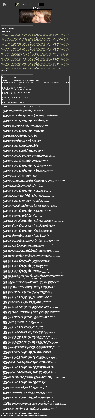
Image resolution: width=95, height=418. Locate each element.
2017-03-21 (60, 45)
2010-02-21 (19, 55)
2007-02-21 (27, 59)
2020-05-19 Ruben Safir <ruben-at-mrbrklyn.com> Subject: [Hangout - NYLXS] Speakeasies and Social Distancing (26, 369)
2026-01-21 (45, 34)
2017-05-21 (48, 45)
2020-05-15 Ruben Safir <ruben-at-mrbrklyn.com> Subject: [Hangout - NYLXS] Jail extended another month (25, 305)
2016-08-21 (33, 47)
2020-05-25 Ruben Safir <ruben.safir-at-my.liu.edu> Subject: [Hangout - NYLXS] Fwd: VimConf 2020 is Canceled (26, 393)
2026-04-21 (27, 34)
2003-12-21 (48, 63)
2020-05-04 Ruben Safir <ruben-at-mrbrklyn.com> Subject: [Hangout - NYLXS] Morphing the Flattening (24, 164)
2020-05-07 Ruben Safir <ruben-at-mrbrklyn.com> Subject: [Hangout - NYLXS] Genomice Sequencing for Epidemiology (27, 191)
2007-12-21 (36, 58)
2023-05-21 (31, 38)
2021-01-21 (60, 40)
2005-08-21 (66, 60)
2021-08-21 (19, 40)
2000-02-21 (48, 68)
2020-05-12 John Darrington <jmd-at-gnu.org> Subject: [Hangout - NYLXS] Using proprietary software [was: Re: (26, 242)
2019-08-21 (25, 43)
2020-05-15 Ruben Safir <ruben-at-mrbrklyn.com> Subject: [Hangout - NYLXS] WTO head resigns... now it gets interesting (28, 296)
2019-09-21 (19, 43)
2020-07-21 (27, 42)
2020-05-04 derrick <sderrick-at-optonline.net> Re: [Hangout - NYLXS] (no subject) (20, 169)
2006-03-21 (25, 60)
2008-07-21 (63, 57)
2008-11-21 (39, 57)
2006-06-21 (7, 60)
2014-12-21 (15, 49)
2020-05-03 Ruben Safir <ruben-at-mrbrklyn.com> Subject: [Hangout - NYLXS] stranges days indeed (24, 116)
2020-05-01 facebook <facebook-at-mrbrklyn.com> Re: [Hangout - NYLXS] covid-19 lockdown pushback (24, 110)
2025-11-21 (57, 34)
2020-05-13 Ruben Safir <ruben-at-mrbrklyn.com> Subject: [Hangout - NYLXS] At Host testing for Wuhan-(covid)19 (26, 254)
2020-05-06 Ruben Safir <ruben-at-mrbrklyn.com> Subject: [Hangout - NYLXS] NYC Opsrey (22, 189)
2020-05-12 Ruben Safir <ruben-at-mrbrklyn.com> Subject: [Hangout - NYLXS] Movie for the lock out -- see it (25, 245)
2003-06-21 (15, 64)
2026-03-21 (33, 34)
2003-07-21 (9, 64)
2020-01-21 (63, 42)
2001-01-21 (51, 67)
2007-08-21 (60, 58)
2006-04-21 (19, 60)
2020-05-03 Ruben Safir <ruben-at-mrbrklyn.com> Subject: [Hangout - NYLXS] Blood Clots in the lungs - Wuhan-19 (26, 120)
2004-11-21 (51, 62)
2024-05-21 (27, 37)
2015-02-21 (4, 49)
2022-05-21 (33, 39)
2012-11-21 (27, 52)
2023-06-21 (25, 38)
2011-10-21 (36, 53)
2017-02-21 (66, 45)
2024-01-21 (51, 37)
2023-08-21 (13, 38)
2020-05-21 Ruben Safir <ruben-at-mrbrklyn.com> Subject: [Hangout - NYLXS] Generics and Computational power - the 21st (28, 378)
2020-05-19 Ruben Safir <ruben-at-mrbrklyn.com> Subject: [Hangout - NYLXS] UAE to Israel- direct (23, 368)
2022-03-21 (45, 39)
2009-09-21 (48, 55)
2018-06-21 (39, 44)
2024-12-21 (54, 35)
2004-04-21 (25, 63)
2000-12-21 (57, 67)
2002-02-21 (42, 65)
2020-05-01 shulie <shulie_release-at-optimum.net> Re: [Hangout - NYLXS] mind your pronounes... (23, 112)
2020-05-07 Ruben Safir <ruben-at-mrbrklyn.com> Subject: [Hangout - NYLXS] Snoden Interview (23, 212)
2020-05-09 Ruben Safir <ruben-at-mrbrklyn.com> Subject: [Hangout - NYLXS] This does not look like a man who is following (28, 226)
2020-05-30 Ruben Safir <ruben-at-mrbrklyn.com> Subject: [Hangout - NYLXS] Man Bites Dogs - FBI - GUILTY (25, 410)
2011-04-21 (3, 54)
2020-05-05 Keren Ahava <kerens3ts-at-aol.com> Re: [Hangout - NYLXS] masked (20, 176)
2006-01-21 (36, 60)
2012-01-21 (19, 53)
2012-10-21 (33, 52)
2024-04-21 (33, 37)
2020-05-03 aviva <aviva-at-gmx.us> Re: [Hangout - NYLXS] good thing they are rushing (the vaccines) (24, 121)
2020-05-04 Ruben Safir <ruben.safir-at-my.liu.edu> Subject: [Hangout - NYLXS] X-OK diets (22, 151)
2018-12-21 (4, 44)
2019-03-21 (54, 43)
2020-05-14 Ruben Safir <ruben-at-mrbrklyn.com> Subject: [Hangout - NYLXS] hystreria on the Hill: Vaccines (25, 267)
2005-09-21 (60, 60)
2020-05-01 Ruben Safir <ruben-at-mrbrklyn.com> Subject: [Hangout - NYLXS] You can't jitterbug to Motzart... (25, 107)
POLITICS (24, 4)
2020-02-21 (57, 42)
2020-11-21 (3, 42)
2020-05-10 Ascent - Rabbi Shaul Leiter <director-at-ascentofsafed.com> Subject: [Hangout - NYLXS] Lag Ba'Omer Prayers (28, 232)
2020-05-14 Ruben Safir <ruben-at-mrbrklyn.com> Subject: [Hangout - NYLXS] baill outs (21, 270)
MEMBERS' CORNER (36, 4)
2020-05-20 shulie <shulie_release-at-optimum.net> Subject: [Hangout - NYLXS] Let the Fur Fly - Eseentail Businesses (27, 376)
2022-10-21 (4, 39)
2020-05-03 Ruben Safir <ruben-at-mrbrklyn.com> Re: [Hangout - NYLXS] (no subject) (21, 137)
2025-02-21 (42, 35)
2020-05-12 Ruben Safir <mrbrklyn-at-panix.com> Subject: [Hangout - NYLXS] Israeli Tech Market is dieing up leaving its (27, 241)
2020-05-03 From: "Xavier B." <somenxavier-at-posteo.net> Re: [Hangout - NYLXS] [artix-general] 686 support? (26, 125)
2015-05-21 (54, 48)
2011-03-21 (9, 54)
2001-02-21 (45, 67)
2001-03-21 (39, 67)
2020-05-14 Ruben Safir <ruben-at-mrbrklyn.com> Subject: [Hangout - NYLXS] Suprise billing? (22, 266)
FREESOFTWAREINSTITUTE (18, 4)
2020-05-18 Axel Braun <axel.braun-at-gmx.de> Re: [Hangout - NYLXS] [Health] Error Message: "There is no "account (27, 351)
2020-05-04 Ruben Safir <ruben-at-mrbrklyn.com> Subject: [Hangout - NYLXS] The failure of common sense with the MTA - (28, 165)
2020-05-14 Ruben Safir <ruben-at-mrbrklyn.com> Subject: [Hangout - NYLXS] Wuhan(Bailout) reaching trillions (26, 265)
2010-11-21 (33, 54)
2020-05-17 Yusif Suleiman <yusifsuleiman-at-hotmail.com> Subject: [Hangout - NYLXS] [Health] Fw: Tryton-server (26, 328)
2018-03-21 (57, 44)
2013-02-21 (9, 52)
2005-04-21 (21, 62)
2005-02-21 (33, 62)
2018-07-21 (33, 44)
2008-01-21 (31, 58)
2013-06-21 (54, 50)
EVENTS (12, 4)
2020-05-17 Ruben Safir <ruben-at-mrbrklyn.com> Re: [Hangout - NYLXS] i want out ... (21, 327)
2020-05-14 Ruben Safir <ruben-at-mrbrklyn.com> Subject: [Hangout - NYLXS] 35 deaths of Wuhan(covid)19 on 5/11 (27, 260)
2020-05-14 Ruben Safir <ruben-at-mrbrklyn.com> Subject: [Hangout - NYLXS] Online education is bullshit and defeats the (28, 262)
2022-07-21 (21, 39)
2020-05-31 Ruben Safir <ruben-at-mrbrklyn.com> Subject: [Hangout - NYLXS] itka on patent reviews (24, 413)
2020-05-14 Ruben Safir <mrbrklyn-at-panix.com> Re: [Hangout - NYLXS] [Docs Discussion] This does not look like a (27, 261)
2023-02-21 (48, 38)
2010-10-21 (39, 54)
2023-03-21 (42, 38)
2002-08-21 (7, 65)
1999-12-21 (60, 68)
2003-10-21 (60, 63)
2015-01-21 (9, 49)
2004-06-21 (13, 63)
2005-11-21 (48, 60)
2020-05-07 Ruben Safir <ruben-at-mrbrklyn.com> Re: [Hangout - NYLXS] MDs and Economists (23, 200)
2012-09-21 (39, 52)
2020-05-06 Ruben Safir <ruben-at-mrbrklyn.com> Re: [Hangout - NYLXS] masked (20, 185)
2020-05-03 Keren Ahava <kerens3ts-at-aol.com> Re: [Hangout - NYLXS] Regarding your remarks (23, 126)
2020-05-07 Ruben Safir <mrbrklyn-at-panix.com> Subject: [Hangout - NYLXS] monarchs (21, 214)
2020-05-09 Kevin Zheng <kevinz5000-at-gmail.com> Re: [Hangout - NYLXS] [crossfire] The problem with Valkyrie (26, 222)
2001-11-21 (60, 65)
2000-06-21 (25, 68)
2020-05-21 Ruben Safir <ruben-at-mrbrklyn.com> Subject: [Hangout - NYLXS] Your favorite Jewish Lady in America (27, 383)
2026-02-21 (39, 34)
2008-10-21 (45, 57)
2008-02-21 (25, 58)
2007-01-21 (33, 59)
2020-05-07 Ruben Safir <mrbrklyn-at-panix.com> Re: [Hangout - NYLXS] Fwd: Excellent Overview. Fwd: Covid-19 (26, 201)
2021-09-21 (13, 40)
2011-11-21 (30, 53)
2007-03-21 (21, 59)
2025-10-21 (63, 34)
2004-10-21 (57, 62)
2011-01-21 (21, 54)
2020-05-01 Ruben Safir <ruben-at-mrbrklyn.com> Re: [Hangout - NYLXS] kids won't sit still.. (22, 106)
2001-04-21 (33, 67)
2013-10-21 (30, 50)
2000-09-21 (7, 68)
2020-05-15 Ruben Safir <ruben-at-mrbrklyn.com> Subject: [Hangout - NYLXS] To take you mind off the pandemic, (26, 297)
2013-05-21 (60, 50)
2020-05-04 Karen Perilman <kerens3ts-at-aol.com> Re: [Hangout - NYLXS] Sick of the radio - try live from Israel (26, 160)
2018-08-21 (27, 44)
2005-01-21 (39, 62)
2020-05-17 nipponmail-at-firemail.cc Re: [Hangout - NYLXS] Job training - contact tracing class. (23, 322)
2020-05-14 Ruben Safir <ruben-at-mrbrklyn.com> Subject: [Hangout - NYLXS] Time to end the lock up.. (24, 264)
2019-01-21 (66, 43)
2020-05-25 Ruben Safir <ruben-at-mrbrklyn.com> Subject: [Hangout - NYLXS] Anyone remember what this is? (26, 396)
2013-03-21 (4, 52)
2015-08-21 (36, 48)
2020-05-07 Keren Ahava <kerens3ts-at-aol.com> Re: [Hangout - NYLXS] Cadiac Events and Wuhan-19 (24, 195)
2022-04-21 (39, 39)
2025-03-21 (36, 35)
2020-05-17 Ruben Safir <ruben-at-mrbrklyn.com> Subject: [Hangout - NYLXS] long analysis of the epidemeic (25, 317)
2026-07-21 (9, 34)
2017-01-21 (4, 47)
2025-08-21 (7, 35)
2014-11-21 (21, 49)
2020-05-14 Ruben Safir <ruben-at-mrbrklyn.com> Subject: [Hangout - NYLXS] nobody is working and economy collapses (28, 269)
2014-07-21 (45, 49)
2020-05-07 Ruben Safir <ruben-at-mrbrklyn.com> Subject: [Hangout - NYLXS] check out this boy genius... (25, 216)
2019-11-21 (7, 43)
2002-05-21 (25, 65)
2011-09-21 (42, 53)
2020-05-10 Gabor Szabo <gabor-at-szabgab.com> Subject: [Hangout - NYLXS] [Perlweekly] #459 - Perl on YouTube (26, 235)
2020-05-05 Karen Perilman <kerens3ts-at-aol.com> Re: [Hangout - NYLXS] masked (20, 175)
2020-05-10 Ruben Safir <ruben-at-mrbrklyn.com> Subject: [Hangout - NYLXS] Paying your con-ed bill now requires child (28, 230)
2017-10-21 (19, 45)
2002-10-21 (63, 64)
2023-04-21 (36, 38)
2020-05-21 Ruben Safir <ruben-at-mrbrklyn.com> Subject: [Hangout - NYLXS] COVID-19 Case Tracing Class (25, 381)
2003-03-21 (33, 64)
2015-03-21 (66, 48)
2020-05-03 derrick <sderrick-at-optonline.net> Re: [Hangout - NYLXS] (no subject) (20, 135)
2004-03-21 (31, 63)
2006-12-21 (39, 59)
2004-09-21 (63, 62)
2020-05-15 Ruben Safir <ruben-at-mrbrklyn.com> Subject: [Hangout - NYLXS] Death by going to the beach (25, 303)
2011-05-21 (65, 53)
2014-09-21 (33, 49)
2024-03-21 (39, 37)
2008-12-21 (33, 57)
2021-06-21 (30, 40)
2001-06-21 (21, 67)
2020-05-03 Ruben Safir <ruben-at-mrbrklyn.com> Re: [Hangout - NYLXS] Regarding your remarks (23, 134)
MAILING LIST (41, 4)
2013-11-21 (25, 50)
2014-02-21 (7, 50)
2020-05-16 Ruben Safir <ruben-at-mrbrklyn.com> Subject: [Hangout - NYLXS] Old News (21, 308)
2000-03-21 (42, 68)
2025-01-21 (48, 35)
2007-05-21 (9, 59)
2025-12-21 (51, 34)
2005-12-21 (42, 60)
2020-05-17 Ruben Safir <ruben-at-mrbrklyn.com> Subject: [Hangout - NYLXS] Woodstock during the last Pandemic (27, 330)
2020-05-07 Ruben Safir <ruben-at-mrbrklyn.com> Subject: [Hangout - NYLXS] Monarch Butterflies (23, 211)
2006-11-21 (45, 59)
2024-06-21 (21, 37)
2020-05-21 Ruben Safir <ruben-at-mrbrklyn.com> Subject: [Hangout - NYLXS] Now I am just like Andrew (24, 382)
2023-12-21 (57, 37)
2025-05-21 (25, 35)
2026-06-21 (15, 34)
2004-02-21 (36, 63)
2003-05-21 (21, 64)
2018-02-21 (63, 44)
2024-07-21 (15, 37)
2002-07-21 (13, 65)
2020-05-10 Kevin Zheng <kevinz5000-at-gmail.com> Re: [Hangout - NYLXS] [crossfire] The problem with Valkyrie (26, 234)
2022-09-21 (9, 39)
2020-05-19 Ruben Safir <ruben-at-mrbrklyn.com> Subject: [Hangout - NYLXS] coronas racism (22, 363)
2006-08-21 (63, 59)
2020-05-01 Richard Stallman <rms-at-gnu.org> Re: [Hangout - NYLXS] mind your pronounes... (22, 111)
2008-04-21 (13, 58)
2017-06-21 (42, 45)
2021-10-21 (7, 40)
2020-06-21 (33, 42)
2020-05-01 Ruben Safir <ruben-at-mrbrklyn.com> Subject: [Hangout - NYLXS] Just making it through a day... (25, 109)
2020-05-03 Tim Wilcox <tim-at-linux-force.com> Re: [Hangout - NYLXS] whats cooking (21, 146)
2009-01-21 (27, 57)
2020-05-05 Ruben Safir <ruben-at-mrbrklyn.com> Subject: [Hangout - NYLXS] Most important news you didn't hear (26, 171)
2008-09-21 (51, 57)
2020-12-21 (66, 40)
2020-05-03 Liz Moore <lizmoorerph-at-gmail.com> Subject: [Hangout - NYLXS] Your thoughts (22, 140)
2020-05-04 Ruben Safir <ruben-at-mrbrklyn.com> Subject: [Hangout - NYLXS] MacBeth (21, 145)
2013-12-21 (19, 50)
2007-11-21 (42, 58)
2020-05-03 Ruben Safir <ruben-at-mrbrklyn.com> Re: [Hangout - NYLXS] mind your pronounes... (23, 117)
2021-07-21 (25, 40)
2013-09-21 (36, 50)
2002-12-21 (51, 64)
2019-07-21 (30, 43)
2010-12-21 (27, 54)
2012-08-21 (45, 52)
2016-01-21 (7, 48)
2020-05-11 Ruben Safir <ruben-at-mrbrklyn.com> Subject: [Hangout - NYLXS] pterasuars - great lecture (24, 236)
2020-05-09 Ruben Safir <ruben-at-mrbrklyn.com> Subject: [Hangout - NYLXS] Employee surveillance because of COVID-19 (28, 227)
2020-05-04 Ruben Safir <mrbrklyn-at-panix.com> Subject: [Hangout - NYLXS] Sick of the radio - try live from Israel (26, 149)
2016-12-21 (9, 47)
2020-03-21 (51, 42)
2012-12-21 (21, 52)
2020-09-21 (15, 42)
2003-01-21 (45, 64)
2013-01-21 (15, 52)
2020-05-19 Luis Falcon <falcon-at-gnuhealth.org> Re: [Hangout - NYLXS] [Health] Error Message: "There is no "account (27, 361)
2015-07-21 (42, 48)
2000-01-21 (54, 68)
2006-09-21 (57, 59)
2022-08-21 (15, 39)
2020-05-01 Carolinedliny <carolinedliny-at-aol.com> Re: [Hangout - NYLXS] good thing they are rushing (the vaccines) (27, 114)
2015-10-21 (25, 48)
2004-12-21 (45, 62)
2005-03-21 (27, 62)
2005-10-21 (54, 60)
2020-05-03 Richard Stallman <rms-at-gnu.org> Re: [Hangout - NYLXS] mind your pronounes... (22, 144)
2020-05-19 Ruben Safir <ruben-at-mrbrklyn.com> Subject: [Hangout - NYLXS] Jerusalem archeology (24, 356)
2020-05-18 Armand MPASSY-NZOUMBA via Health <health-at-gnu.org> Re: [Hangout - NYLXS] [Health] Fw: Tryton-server (28, 347)
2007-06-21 (4, 59)
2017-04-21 (54, 45)
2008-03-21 (19, 58)
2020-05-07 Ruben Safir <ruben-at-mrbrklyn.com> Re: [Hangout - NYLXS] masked (20, 207)
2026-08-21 (4, 34)
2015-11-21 (19, 48)
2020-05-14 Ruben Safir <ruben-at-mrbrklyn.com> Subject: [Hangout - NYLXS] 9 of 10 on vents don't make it (25, 259)
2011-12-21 (25, 53)
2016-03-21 (63, 47)
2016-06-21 (45, 47)
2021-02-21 (54, 40)
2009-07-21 (60, 55)
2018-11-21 (9, 44)
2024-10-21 (66, 35)
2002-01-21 (48, 65)
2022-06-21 (27, 39)
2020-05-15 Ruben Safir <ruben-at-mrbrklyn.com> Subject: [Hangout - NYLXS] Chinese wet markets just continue (26, 306)
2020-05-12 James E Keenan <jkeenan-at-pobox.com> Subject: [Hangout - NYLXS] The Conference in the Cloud (26, 249)
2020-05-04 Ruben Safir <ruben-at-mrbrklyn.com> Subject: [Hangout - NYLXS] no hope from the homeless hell (26, 162)
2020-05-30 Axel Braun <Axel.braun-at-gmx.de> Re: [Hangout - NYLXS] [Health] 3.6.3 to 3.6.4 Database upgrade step (27, 409)
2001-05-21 (27, 67)
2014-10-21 (27, 49)
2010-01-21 (25, 55)
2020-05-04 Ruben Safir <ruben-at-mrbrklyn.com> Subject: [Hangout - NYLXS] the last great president (24, 166)
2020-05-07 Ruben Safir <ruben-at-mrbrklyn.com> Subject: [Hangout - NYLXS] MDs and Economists (24, 192)
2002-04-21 (31, 65)
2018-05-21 (45, 44)
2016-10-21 (21, 47)
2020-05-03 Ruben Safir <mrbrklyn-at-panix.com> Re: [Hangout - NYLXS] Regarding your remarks (23, 122)
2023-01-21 (54, 38)
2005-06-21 (9, 62)
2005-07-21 (4, 62)
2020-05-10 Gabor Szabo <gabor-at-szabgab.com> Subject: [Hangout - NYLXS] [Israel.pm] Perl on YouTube (25, 229)
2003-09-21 (66, 63)
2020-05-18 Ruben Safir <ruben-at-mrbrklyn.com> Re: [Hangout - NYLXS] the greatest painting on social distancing (26, 353)
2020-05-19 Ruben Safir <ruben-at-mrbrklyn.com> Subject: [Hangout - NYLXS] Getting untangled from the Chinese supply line (29, 367)
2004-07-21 (7, 63)
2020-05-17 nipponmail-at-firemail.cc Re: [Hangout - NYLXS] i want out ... (18, 321)
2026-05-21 (21, 34)
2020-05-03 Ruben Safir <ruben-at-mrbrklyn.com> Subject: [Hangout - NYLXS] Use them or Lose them (24, 131)
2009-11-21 (36, 55)
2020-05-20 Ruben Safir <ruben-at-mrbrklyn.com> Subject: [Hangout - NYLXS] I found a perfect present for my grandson (28, 371)
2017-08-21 (30, 45)
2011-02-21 (15, 54)
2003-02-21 (39, 64)
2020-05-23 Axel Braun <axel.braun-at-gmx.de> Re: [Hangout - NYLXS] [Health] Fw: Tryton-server (23, 387)
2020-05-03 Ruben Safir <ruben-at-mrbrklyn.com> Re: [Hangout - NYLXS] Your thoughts (21, 141)
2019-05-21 (42, 43)
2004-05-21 (19, 63)
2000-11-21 (63, 67)
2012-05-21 (63, 52)
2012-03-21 (7, 53)
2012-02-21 (13, 53)
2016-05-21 (51, 47)
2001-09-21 (4, 67)
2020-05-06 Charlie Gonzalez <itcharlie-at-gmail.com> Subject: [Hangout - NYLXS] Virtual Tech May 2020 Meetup (26, 187)
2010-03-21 (13, 55)
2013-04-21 (66, 50)
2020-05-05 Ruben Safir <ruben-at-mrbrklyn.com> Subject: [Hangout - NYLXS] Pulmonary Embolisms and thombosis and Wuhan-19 (30, 170)
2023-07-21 (19, 38)
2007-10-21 (48, 58)
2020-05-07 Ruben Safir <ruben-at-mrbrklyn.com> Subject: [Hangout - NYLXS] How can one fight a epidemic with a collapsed (28, 210)
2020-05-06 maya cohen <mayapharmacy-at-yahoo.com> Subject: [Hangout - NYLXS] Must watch (23, 186)
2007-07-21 (66, 58)
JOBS (30, 4)
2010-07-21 (56, 54)
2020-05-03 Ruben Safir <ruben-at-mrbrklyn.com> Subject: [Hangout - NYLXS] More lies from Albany (24, 130)
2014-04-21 (63, 49)
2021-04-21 (42, 40)
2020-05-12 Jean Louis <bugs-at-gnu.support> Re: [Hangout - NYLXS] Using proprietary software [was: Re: (25, 246)
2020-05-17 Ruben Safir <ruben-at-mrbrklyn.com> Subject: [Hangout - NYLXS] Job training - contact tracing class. (26, 318)
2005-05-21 (15, 62)
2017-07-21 (36, 45)
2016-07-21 (39, 47)
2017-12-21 (7, 45)
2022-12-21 (60, 38)
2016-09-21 (27, 47)
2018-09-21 (21, 44)
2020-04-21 (45, 42)
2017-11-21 (13, 45)
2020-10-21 (9, 42)
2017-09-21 (25, 45)
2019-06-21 (36, 43)
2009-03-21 (15, 57)
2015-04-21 (60, 48)
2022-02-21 (51, 39)
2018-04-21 (51, 44)
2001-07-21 (15, 67)
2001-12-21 (54, 65)
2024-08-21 (9, 37)
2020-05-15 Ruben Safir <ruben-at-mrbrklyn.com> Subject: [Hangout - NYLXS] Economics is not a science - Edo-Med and (28, 292)
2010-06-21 (62, 54)
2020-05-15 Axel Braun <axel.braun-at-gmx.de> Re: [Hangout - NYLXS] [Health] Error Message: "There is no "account (27, 301)
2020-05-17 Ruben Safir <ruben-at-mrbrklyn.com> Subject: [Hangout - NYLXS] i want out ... (22, 320)
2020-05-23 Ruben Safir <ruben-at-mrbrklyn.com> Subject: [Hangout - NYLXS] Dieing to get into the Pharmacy (26, 388)
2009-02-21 (21, 57)
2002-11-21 (57, 64)
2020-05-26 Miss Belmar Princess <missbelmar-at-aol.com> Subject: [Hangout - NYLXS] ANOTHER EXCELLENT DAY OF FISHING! (30, 399)
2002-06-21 (19, 65)
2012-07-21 (51, 52)
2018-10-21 (15, 44)
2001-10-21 (66, 65)
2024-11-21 (60, 35)
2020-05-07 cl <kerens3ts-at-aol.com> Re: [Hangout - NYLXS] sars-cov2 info (19, 215)
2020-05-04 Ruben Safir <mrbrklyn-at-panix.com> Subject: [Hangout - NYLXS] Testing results (22, 161)
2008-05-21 (7, 58)
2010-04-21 (7, 55)
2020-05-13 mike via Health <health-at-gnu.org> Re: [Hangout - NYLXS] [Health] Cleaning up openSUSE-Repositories (27, 255)
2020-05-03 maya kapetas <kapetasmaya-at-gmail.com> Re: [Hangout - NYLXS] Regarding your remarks (25, 127)
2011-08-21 (48, 53)
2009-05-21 (4, 57)
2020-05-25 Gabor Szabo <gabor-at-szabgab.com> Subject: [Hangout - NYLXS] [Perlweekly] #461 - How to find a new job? (28, 392)
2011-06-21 (60, 53)
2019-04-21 (48, 43)
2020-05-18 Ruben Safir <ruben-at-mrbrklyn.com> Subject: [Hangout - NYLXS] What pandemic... (23, 337)
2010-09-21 (45, 54)
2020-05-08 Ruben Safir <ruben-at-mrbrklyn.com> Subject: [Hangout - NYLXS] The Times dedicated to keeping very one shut (28, 220)
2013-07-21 (48, 50)
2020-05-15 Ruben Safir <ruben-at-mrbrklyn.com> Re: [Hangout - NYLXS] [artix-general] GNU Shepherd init (25, 290)
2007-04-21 (15, 59)
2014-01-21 (13, 50)
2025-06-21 (19, 35)
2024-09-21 (4, 37)
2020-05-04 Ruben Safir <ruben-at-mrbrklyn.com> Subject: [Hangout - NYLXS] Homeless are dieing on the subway (26, 159)
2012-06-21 (57, 52)
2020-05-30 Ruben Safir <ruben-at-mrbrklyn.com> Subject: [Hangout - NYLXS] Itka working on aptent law (24, 412)
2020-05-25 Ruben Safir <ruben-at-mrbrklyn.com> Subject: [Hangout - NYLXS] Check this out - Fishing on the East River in (28, 394)
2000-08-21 (13, 68)
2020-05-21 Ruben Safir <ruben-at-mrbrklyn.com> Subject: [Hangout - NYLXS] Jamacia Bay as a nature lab (25, 379)
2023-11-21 (63, 37)
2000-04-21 (36, 68)
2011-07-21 (54, 53)
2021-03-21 (48, 40)
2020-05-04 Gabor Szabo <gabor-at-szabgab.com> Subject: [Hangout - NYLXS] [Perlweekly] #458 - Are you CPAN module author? (29, 156)
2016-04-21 (57, 47)
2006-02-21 (31, 60)
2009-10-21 (42, 55)
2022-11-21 (66, 38)
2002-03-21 (36, 65)
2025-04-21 (31, 35)
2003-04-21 (27, 64)
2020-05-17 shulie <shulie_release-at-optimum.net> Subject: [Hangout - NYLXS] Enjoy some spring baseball (25, 325)
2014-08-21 (39, 49)
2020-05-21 (39, 42)
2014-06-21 (51, 49)
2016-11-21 (15, 47)
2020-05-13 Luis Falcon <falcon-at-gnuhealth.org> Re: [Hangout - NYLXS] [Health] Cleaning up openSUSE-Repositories (27, 250)
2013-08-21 (42, 50)
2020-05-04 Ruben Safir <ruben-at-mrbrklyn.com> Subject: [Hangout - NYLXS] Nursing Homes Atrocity (24, 150)
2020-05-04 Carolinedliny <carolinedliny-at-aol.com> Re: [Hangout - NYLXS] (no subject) (21, 157)
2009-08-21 (54, 55)
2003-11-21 (54, 63)
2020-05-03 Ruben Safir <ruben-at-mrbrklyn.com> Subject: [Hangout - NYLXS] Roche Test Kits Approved (24, 132)
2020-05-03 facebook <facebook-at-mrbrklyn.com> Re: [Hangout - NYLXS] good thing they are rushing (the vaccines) (27, 119)
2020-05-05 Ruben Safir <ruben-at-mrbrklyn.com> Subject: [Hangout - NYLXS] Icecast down (22, 174)
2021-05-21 (36, 40)
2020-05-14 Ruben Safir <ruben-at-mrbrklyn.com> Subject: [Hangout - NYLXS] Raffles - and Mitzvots (24, 278)
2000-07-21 (19, 68)
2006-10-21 (51, 59)
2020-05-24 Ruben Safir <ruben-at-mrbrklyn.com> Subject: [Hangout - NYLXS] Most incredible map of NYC (25, 391)
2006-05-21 (13, 60)
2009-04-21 (9, 57)
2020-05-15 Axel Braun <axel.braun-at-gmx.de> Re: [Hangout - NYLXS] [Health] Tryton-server (22, 298)
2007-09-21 (54, 58)
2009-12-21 (31, 55)
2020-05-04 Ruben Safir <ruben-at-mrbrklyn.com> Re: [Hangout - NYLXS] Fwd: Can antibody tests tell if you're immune (27, 154)
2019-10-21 (13, 43)
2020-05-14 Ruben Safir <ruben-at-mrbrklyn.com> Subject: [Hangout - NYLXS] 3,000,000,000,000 (23, 271)
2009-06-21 (66, 55)
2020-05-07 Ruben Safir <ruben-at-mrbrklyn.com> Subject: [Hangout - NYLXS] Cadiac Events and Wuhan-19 (25, 190)
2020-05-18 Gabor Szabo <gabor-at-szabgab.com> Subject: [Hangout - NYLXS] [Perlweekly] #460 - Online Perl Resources (28, 336)
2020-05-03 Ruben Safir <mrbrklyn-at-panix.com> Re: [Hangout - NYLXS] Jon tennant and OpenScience (24, 124)
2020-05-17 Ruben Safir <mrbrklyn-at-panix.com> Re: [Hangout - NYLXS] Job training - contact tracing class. (25, 323)
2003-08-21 (4, 64)
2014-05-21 (57, 49)
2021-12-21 (63, 39)
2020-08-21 (21, 42)
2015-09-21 (30, 48)
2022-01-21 (57, 39)
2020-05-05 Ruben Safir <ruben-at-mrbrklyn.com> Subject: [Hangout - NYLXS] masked (21, 172)
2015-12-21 (13, 48)
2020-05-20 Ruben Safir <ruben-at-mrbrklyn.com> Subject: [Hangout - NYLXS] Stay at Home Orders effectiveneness (27, 374)
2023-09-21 (7, 38)
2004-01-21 (42, 63)
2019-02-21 (60, 43)
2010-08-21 (50, 54)
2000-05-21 (31, 68)
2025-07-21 (13, 35)
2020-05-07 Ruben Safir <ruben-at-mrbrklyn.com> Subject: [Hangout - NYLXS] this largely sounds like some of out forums (28, 209)
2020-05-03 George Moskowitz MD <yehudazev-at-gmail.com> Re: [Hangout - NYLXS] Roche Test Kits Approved (26, 139)
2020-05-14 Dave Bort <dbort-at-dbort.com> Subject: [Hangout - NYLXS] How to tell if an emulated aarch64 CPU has (27, 291)
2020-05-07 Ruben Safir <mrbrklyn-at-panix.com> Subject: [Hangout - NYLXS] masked (21, 194)
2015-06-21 (48, 48)
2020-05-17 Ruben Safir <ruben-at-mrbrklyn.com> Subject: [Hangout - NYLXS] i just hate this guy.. (23, 326)
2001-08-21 (9, 67)
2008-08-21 (57, 57)
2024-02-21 (45, 37)
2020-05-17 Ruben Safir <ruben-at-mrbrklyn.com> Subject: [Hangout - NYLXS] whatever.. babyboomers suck (25, 331)
